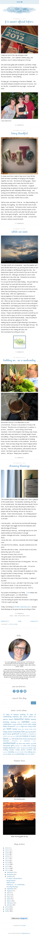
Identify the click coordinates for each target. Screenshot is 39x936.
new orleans (26, 743)
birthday (6, 722)
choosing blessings (19, 466)
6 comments (19, 223)
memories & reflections (21, 741)
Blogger (23, 925)
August (9, 890)
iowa (17, 736)
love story (22, 739)
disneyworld (11, 726)
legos (10, 739)
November (10, 874)
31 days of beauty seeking (14, 714)
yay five (14, 754)
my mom (19, 743)
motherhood (9, 743)
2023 (7, 848)
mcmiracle (6, 741)
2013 (7, 866)
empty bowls (32, 726)
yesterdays (20, 754)
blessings (13, 722)
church (25, 724)
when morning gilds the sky (19, 836)
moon (34, 741)
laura (5, 738)
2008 (7, 911)
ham (21, 734)
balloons (5, 719)
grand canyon (7, 734)
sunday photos (20, 750)
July (8, 893)
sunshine (29, 750)
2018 (7, 856)
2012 (7, 868)
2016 (7, 860)
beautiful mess (22, 719)
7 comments (19, 352)
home (24, 734)
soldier (18, 748)
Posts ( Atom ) (13, 624)
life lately (15, 739)
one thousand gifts (22, 615)
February (10, 903)
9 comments (19, 613)
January (9, 905)
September (10, 888)
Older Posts (34, 621)
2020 (7, 852)
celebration (7, 724)
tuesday (11, 752)
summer (11, 750)
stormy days (32, 748)
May (8, 897)
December (10, 872)
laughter (33, 736)
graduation (32, 732)
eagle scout (24, 726)
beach (11, 719)
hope (27, 734)
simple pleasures (9, 748)
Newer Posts (5, 621)
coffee (29, 724)
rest (21, 745)
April (8, 899)
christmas (19, 724)
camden (26, 721)
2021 (7, 850)
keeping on (26, 736)
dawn (5, 726)
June (8, 895)
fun (23, 731)
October (9, 876)
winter (9, 754)
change (14, 724)
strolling (5, 750)
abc (21, 717)
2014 (7, 864)
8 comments (19, 125)
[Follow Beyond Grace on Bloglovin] (19, 919)
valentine (16, 752)
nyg (32, 743)
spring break (24, 748)
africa (30, 717)
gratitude (15, 734)
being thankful (19, 133)
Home (19, 621)
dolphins (18, 726)
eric (4, 729)
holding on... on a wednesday (19, 360)
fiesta (19, 729)
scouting (33, 745)
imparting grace (11, 736)
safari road (26, 745)
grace (27, 732)
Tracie (28, 592)
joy (20, 736)
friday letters (8, 732)
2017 (7, 858)
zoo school (31, 754)
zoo (26, 754)
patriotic (17, 745)
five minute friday (27, 729)
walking (30, 752)
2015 (7, 862)
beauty (33, 719)
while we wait (20, 232)
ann (35, 716)
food (34, 729)
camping (33, 722)
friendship (17, 732)
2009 (7, 909)
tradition (5, 752)
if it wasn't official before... (19, 22)
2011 (7, 870)
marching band (31, 739)
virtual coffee (23, 752)
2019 (7, 854)
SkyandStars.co (26, 933)
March (9, 901)
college (34, 724)
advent (25, 716)
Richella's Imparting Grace (22, 607)
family (14, 729)
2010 (7, 907)
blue (19, 722)
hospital (32, 734)
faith (8, 729)
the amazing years (19, 799)
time (34, 750)
